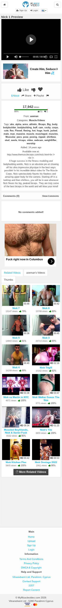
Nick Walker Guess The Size (45, 398)
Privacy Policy (31, 563)
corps (55, 127)
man (12, 134)
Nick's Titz (46, 429)
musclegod (41, 134)
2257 (31, 585)
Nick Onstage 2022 (46, 462)
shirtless (51, 137)
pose (25, 137)
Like (25, 90)
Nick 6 (46, 308)
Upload (31, 541)
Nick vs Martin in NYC (16, 397)
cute (6, 130)
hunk (46, 130)
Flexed (18, 130)
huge (39, 130)
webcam (38, 140)
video (30, 140)
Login (35, 10)
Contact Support (31, 581)
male (6, 134)
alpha (18, 124)
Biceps (42, 124)
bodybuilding (24, 127)
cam (41, 127)
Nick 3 (46, 337)
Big (49, 124)
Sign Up (23, 10)
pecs (19, 137)
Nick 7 (16, 308)
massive (20, 134)
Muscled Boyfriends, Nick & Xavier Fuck (16, 431)
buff (35, 127)
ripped (41, 137)
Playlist (40, 95)
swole (14, 140)
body (54, 124)
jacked (53, 130)
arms (25, 124)
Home (31, 536)
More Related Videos (32, 471)
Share (27, 95)
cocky (47, 127)
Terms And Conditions (31, 559)
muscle (30, 134)
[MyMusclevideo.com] (31, 4)
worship (31, 143)
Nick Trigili (46, 367)
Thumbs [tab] (8, 279)
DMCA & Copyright (31, 567)
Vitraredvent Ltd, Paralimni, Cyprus (31, 577)
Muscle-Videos (37, 120)
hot (33, 130)
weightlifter (50, 140)
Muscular (10, 137)
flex (12, 130)
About (15, 95)
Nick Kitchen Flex (16, 462)
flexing (27, 130)
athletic (33, 124)
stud (7, 140)
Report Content (31, 589)
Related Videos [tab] (12, 272)
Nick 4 (16, 367)
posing (33, 137)
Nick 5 (16, 337)
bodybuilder (9, 127)
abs (12, 124)
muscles (53, 134)
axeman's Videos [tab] (35, 272)
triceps (22, 140)
